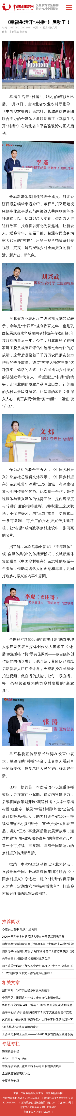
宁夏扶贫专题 (10, 1080)
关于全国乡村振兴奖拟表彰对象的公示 (26, 958)
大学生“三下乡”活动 (14, 1058)
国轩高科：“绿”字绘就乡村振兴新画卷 (26, 990)
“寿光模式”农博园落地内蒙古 (20, 1027)
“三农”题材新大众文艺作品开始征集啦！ (27, 973)
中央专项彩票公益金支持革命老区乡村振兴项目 (32, 1066)
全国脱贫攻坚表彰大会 (16, 1073)
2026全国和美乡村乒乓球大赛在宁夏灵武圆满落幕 (33, 936)
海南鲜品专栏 (10, 1051)
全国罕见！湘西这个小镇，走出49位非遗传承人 (32, 997)
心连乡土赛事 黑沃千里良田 (19, 929)
